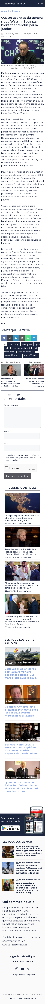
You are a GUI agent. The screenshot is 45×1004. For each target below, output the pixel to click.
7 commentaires (24, 523)
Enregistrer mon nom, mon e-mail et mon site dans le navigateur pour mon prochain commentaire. (23, 457)
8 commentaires (24, 591)
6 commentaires (24, 627)
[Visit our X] (28, 969)
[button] (38, 3)
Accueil (5, 11)
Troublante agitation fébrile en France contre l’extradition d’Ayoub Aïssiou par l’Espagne (21, 551)
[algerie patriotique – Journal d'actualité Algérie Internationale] (15, 3)
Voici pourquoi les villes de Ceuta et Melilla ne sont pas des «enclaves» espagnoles (22, 518)
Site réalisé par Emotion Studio (22, 999)
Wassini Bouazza (13, 355)
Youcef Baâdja (31, 355)
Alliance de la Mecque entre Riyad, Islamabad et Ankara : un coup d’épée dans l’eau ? (21, 585)
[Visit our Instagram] (22, 969)
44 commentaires (24, 557)
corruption (27, 345)
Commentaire (11, 405)
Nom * (7, 431)
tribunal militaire (26, 352)
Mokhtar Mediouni (21, 348)
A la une (16, 11)
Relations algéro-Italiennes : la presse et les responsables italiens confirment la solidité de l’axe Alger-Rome (22, 620)
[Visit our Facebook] (17, 969)
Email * (7, 443)
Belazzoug (13, 345)
